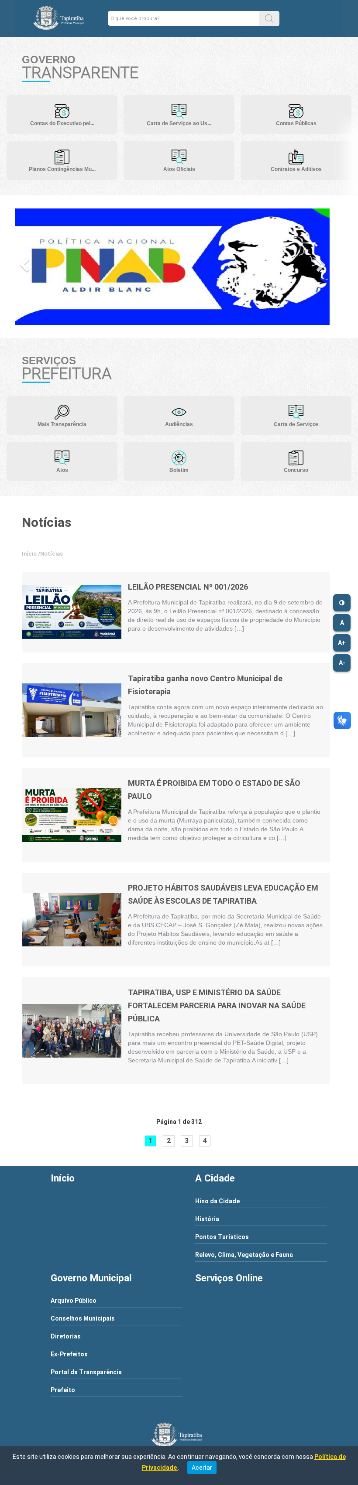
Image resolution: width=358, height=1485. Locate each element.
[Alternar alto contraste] (342, 602)
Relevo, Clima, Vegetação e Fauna (244, 1254)
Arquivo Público (73, 1300)
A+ (342, 642)
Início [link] (29, 553)
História (207, 1218)
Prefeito (63, 1389)
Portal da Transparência (86, 1372)
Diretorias (66, 1336)
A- (342, 662)
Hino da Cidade (217, 1201)
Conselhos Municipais (83, 1318)
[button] (269, 18)
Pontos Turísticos (222, 1236)
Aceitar (202, 1467)
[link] (71, 612)
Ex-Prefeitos (69, 1354)
